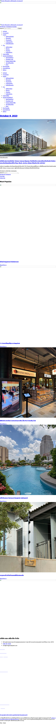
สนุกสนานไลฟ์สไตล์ (8, 56)
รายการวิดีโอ (6, 54)
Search (2, 28)
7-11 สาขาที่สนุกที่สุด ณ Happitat (10, 343)
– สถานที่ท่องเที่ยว (4, 693)
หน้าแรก (5, 31)
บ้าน (4, 45)
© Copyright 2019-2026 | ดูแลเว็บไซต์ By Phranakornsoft (13, 715)
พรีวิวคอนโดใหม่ (10, 36)
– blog (1, 688)
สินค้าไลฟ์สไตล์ (9, 58)
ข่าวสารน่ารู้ (5, 33)
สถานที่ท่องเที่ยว (10, 63)
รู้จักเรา (4, 70)
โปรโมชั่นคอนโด (10, 43)
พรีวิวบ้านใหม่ (9, 47)
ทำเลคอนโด (9, 40)
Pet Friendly (6, 66)
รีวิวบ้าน (8, 49)
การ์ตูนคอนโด (9, 42)
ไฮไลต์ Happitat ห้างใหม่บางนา (9, 262)
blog (7, 65)
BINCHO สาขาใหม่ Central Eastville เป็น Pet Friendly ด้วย (18, 421)
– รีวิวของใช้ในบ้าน (4, 691)
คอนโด (4, 35)
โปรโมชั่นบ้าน (9, 52)
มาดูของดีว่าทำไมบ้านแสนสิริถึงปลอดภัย (12, 575)
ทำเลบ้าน (8, 50)
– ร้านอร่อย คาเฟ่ (4, 689)
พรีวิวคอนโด (5, 660)
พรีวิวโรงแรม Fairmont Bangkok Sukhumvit (14, 498)
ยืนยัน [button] (4, 723)
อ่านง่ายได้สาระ (6, 68)
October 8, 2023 (8, 116)
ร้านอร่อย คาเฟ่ (9, 59)
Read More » (3, 265)
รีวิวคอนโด (8, 38)
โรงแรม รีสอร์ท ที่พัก (11, 61)
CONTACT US (5, 712)
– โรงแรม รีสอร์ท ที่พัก (5, 695)
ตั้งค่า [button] (1, 723)
